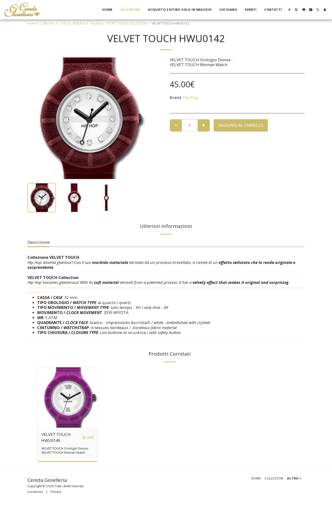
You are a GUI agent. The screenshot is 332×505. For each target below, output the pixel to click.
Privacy (56, 491)
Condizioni (35, 491)
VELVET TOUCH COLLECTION (126, 23)
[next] (141, 118)
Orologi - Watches (72, 23)
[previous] (35, 118)
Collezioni (48, 23)
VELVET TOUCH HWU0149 (56, 437)
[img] (67, 397)
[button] (289, 9)
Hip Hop (96, 23)
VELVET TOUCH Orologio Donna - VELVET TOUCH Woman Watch (65, 450)
